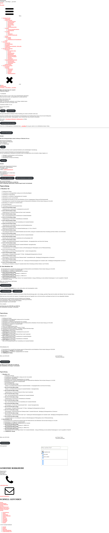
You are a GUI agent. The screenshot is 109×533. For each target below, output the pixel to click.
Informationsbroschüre (12, 27)
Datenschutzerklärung (7, 530)
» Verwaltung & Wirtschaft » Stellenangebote (14, 119)
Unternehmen (10, 63)
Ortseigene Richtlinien (12, 56)
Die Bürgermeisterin (12, 21)
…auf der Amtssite (17, 291)
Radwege (9, 72)
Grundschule (7, 42)
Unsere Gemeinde (8, 20)
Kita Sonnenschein (9, 44)
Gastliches (10, 71)
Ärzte (9, 32)
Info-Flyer (3, 160)
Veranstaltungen (11, 30)
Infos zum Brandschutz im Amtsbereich (24, 178)
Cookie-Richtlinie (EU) (7, 531)
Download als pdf (5, 361)
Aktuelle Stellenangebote (6, 132)
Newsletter (2, 5)
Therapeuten (10, 33)
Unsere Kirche (8, 37)
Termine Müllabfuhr (7, 515)
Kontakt (1, 2)
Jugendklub (7, 45)
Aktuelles (7, 28)
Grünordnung (10, 58)
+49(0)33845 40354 (4, 485)
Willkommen (7, 19)
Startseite (4, 526)
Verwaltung (7, 49)
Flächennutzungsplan (12, 55)
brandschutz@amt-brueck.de (9, 175)
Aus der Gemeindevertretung (13, 29)
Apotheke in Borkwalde (12, 35)
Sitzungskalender (11, 53)
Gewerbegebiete (11, 61)
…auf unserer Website (5, 291)
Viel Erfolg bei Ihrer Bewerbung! (8, 123)
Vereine (6, 36)
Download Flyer (11, 110)
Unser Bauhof (10, 23)
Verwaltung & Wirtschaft (7, 48)
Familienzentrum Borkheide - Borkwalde (13, 46)
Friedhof (9, 38)
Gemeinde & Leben (6, 18)
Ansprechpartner (11, 22)
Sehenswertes (10, 68)
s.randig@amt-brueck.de (8, 169)
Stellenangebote (8, 64)
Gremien (9, 51)
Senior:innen (7, 47)
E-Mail (2, 110)
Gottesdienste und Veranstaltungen (14, 39)
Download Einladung (5, 285)
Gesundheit (7, 31)
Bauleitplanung (11, 54)
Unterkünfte (10, 70)
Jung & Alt (5, 41)
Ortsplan (9, 25)
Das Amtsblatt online (12, 50)
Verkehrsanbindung (11, 62)
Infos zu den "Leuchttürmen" (7, 178)
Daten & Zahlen (11, 24)
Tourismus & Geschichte (7, 65)
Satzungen (10, 57)
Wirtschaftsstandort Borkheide (11, 59)
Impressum (5, 529)
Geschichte (7, 66)
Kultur (6, 40)
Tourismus (7, 67)
